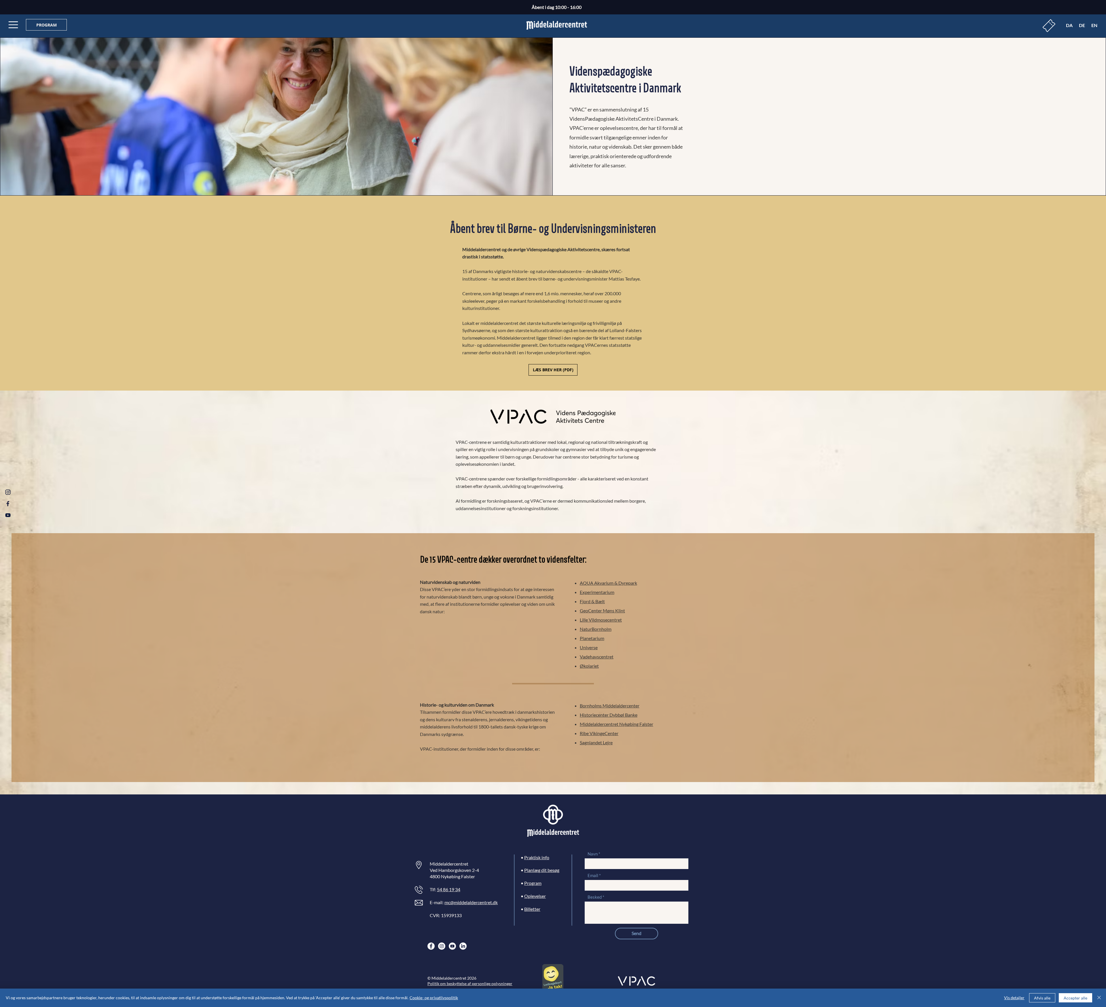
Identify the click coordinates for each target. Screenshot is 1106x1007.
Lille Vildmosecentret (601, 619)
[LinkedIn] (463, 946)
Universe (589, 647)
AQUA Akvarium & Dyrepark (608, 583)
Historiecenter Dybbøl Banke (608, 715)
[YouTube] (452, 946)
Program (532, 883)
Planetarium (592, 638)
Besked (595, 897)
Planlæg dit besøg (541, 870)
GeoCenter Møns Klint (602, 610)
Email (593, 875)
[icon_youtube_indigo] (8, 515)
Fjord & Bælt (592, 601)
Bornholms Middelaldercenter (609, 705)
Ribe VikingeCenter (599, 733)
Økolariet (589, 666)
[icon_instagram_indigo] (8, 492)
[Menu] (13, 24)
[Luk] (1099, 997)
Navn (593, 854)
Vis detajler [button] (1014, 997)
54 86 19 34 (448, 889)
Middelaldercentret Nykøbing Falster (616, 724)
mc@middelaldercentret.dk (471, 902)
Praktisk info (536, 857)
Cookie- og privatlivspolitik (434, 997)
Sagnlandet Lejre (596, 742)
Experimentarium (597, 592)
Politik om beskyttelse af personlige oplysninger (469, 983)
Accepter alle (1075, 997)
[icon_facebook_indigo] (8, 503)
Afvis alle (1042, 997)
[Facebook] (431, 946)
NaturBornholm (595, 629)
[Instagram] (441, 946)
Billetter (532, 909)
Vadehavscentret (596, 656)
